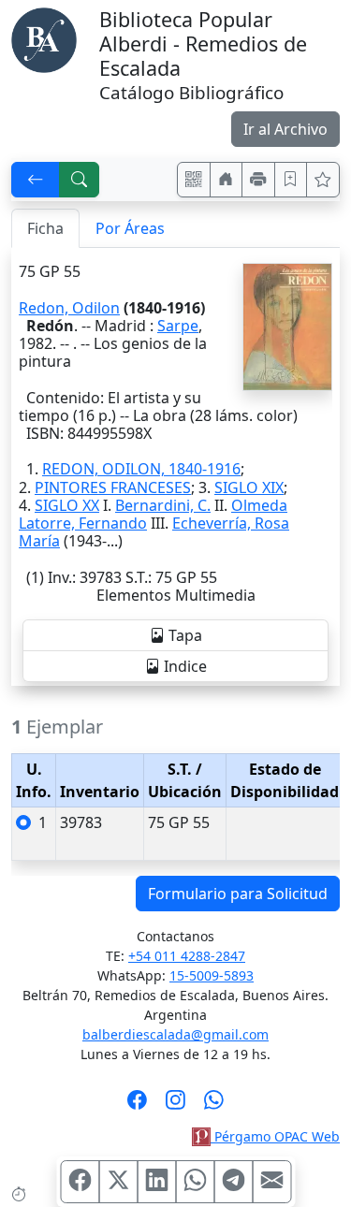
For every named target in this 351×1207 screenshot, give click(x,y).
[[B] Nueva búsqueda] (79, 179)
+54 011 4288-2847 (186, 956)
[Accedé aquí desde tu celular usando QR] (194, 179)
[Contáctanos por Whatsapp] (213, 1106)
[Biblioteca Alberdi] (44, 38)
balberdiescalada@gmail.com (175, 1034)
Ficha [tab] (45, 228)
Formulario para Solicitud (238, 893)
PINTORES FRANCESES (113, 487)
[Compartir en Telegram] (233, 1181)
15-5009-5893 (211, 975)
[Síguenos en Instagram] (175, 1106)
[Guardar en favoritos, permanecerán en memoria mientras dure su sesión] (291, 179)
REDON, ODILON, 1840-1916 (141, 468)
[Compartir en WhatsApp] (194, 1181)
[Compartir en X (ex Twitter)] (118, 1181)
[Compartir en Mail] (271, 1181)
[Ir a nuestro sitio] (226, 179)
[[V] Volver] (35, 179)
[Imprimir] (258, 179)
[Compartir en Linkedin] (156, 1181)
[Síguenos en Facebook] (137, 1106)
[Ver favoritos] (323, 179)
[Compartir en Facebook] (79, 1181)
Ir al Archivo (285, 129)
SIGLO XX (67, 505)
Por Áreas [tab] (130, 228)
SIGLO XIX (249, 487)
